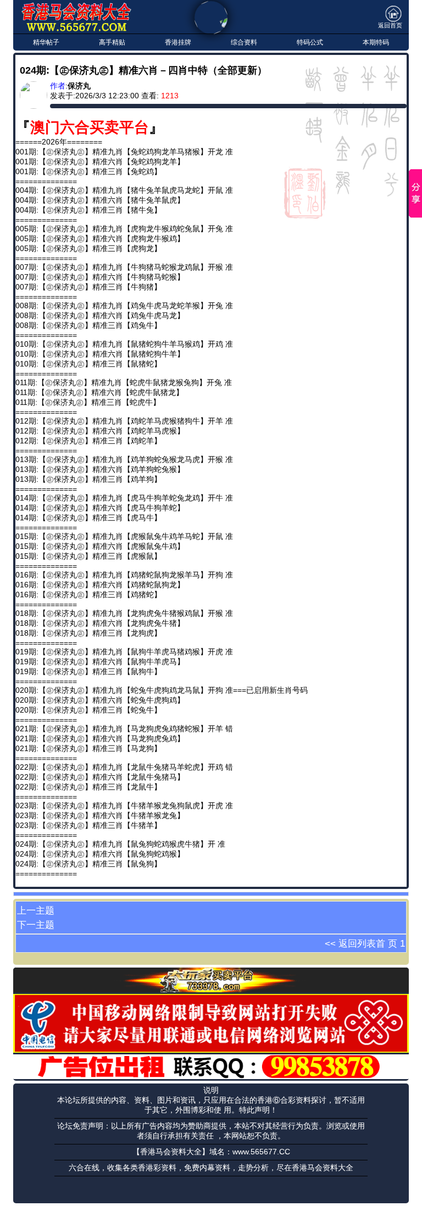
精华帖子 (46, 42)
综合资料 (244, 42)
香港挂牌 (178, 42)
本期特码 (376, 42)
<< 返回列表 (350, 943)
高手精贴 (112, 42)
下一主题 (35, 924)
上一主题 (35, 910)
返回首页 (390, 25)
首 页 (386, 943)
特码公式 (310, 42)
